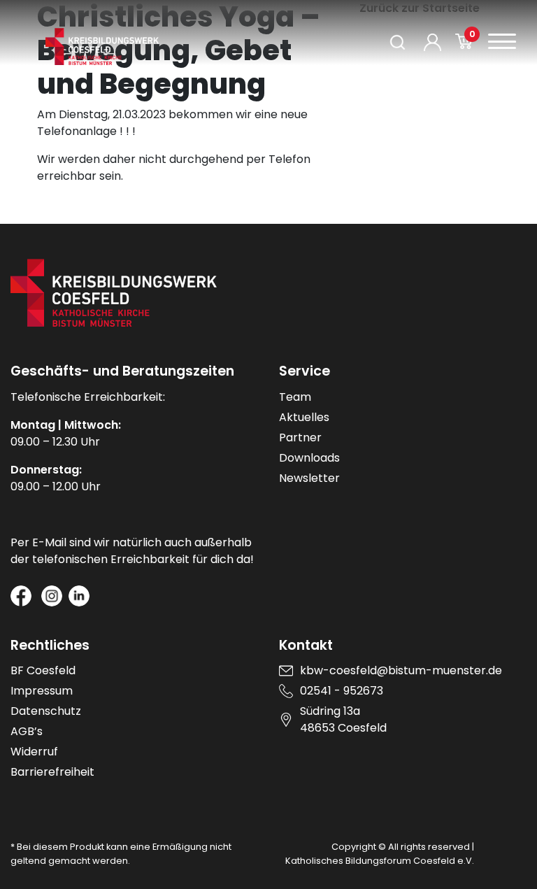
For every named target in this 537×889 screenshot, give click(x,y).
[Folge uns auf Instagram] (51, 595)
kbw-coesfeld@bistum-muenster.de (401, 670)
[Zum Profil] (432, 42)
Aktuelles (304, 417)
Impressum (41, 691)
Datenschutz (45, 711)
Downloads (309, 458)
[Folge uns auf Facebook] (20, 595)
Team (295, 397)
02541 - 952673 (341, 691)
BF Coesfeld (43, 670)
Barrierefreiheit (52, 772)
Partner (300, 437)
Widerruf (34, 752)
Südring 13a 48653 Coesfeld (343, 719)
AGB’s (26, 731)
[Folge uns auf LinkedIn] (79, 595)
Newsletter (309, 478)
